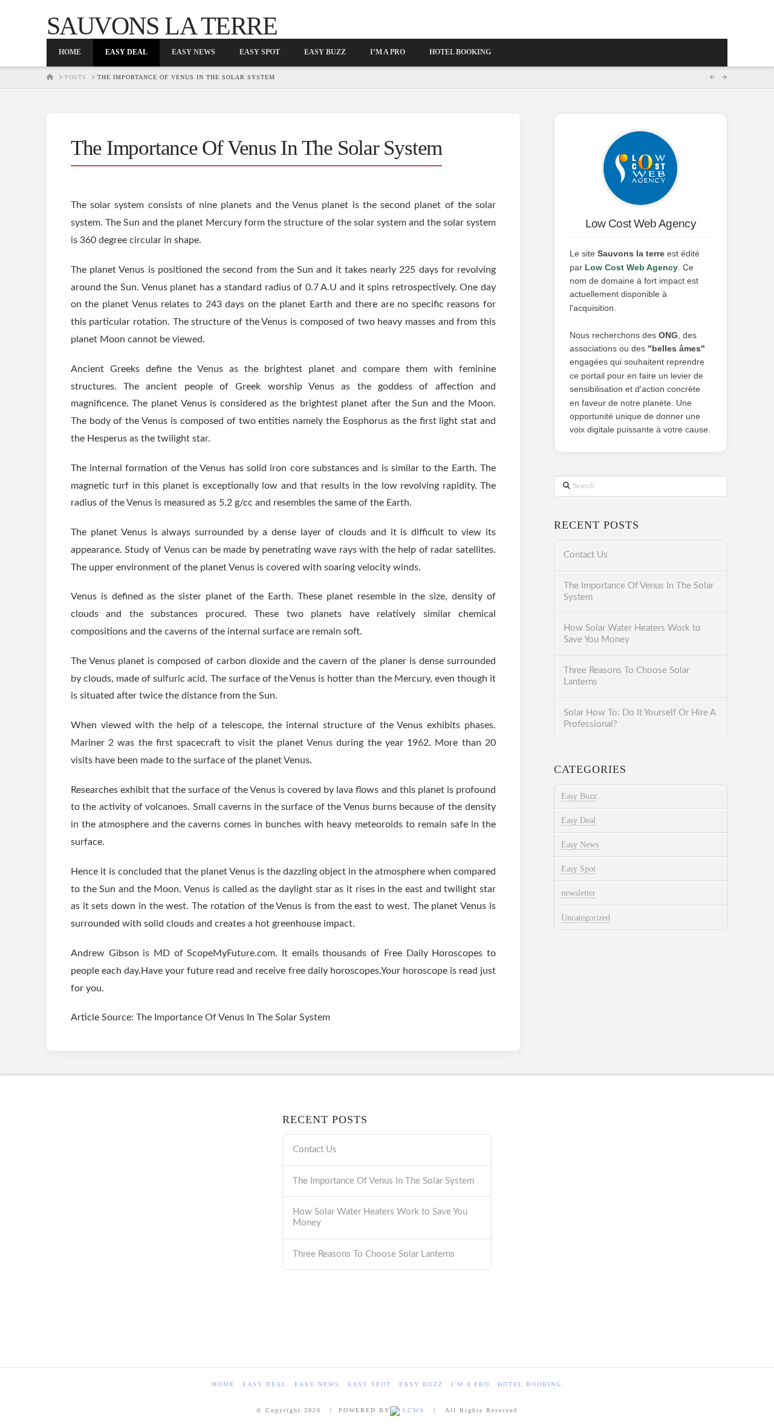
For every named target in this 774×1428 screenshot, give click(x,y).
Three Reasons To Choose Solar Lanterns (626, 676)
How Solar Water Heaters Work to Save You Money (632, 634)
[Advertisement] (151, 1227)
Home (223, 1384)
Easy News (580, 844)
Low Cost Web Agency (631, 267)
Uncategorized (585, 917)
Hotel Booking (530, 1384)
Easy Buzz (579, 796)
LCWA (412, 1410)
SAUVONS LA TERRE (162, 26)
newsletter (578, 893)
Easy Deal (578, 820)
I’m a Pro (470, 1384)
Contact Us (586, 554)
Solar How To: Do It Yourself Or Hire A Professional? (639, 718)
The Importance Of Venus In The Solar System (639, 591)
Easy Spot (578, 868)
